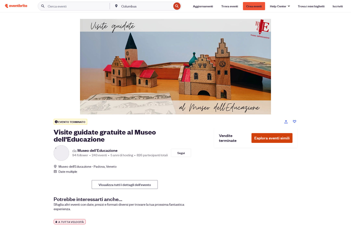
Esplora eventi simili (272, 137)
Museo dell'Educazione (97, 150)
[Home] (16, 6)
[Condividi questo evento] (286, 122)
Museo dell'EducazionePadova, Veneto (87, 166)
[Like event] (294, 121)
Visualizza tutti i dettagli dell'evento (125, 184)
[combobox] (146, 6)
